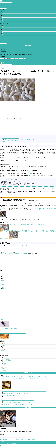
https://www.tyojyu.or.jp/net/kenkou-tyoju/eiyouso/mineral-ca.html (13, 253)
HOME (2, 441)
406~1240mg (21, 184)
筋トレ (4, 25)
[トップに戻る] (0, 445)
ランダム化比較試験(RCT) (9, 179)
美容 (4, 18)
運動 (4, 12)
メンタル (5, 15)
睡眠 (4, 14)
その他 (4, 20)
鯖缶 (4, 36)
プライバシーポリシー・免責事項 (28, 439)
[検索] (11, 2)
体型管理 (5, 30)
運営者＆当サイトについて (6, 60)
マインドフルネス (7, 28)
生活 (4, 16)
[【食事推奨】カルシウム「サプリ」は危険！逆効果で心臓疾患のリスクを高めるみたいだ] (22, 229)
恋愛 (4, 32)
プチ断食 (5, 29)
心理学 (4, 37)
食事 (4, 11)
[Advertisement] (28, 110)
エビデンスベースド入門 (8, 19)
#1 (32, 173)
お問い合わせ (16, 60)
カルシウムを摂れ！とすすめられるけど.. (10, 138)
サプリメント (6, 26)
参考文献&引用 (5, 141)
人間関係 (5, 34)
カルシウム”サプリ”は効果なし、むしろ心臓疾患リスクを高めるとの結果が (20, 139)
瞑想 (4, 33)
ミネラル (4, 286)
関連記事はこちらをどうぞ (12, 140)
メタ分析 (30, 173)
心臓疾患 (4, 288)
